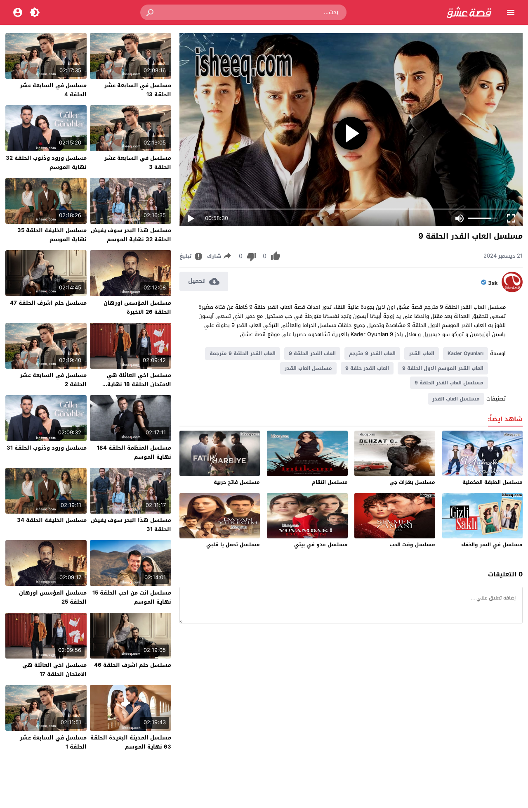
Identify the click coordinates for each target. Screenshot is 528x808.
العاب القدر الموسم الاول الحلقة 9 (442, 368)
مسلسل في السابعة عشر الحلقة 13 (137, 90)
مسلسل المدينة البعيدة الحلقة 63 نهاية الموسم (130, 742)
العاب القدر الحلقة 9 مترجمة (243, 353)
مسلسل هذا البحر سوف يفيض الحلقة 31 (131, 524)
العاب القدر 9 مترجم (372, 353)
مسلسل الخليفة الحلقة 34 (52, 520)
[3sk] (512, 290)
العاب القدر (421, 353)
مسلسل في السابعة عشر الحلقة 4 (53, 90)
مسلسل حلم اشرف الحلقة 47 (48, 303)
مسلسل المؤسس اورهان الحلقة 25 (53, 597)
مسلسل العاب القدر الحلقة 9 (449, 382)
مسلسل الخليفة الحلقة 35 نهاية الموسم (52, 234)
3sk (493, 283)
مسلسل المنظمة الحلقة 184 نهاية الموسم (134, 452)
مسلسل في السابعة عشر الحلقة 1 (53, 742)
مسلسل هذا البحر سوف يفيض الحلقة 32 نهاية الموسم (131, 234)
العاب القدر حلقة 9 (367, 368)
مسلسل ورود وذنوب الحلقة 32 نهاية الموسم (46, 162)
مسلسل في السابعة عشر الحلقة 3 (137, 162)
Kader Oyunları (465, 353)
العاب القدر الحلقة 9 (312, 353)
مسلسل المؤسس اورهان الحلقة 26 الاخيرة (137, 307)
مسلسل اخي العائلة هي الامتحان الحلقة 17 (54, 669)
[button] (150, 12)
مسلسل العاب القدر (308, 368)
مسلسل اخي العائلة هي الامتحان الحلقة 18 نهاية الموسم (139, 384)
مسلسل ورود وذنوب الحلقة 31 (47, 448)
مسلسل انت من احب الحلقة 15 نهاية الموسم (131, 597)
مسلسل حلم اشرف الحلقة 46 (132, 665)
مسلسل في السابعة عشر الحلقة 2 (53, 379)
